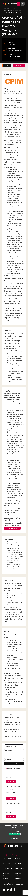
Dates (6, 65)
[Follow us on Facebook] (14, 889)
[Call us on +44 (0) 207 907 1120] (18, 4)
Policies (5, 878)
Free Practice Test (12, 528)
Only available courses (13, 755)
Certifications (5, 8)
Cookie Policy (18, 873)
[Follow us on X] (8, 889)
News (4, 876)
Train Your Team (7, 868)
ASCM (20, 8)
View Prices (19, 65)
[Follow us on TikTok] (11, 889)
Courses (14, 8)
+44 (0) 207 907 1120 (9, 853)
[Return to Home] (10, 4)
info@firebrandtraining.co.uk (11, 855)
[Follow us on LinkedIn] (4, 889)
